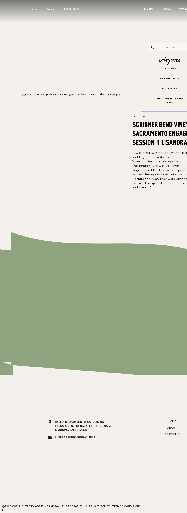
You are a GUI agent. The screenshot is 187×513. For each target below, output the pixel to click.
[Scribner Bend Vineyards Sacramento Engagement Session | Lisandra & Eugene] (72, 160)
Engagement (141, 116)
